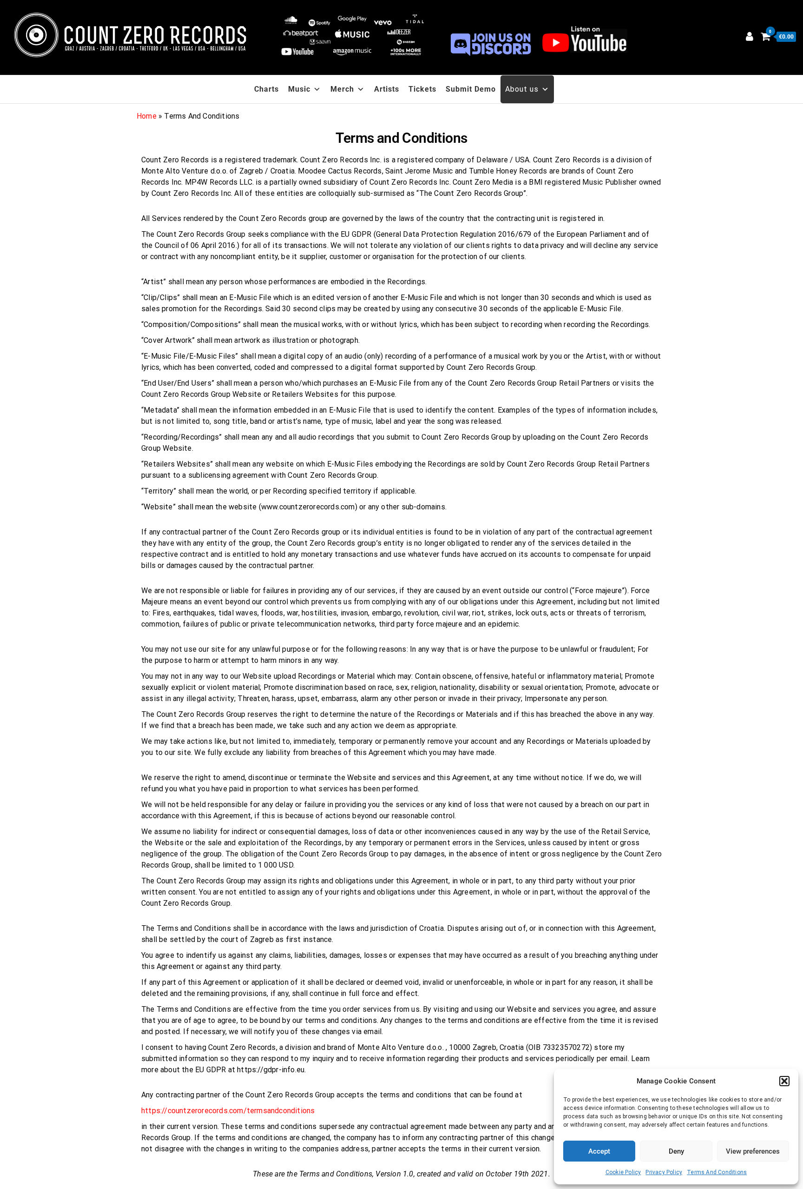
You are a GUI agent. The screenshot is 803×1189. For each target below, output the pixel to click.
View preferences (753, 1151)
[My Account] (749, 36)
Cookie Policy (623, 1172)
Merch (342, 89)
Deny (676, 1151)
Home (147, 116)
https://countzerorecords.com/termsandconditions (228, 1110)
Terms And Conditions (717, 1172)
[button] (784, 1081)
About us (522, 89)
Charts (266, 89)
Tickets (422, 89)
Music (299, 89)
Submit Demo (471, 89)
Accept (599, 1151)
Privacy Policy (663, 1172)
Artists (386, 89)
